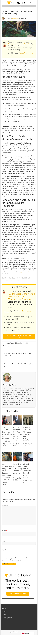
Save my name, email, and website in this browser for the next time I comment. (18, 559)
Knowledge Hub (7, 618)
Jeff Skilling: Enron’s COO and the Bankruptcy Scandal (27, 468)
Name (4, 531)
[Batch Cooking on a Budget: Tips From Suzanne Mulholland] (7, 452)
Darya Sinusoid (26, 440)
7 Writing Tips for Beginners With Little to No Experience (7, 433)
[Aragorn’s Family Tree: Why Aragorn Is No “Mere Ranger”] (28, 416)
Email (4, 541)
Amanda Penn (15, 18)
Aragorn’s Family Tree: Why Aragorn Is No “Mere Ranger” (28, 431)
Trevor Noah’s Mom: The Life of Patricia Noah (19, 365)
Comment (5, 505)
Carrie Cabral (15, 440)
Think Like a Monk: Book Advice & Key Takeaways (17, 467)
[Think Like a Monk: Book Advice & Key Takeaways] (17, 452)
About (4, 615)
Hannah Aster (16, 474)
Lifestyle (7, 346)
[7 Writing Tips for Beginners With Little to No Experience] (7, 416)
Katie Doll (7, 441)
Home (4, 608)
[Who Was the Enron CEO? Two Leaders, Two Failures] (17, 416)
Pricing (4, 611)
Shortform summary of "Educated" (19, 44)
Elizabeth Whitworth (6, 479)
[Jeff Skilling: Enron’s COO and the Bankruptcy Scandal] (28, 452)
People (13, 346)
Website (4, 550)
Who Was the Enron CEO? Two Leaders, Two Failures (17, 431)
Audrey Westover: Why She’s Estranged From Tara (18, 354)
